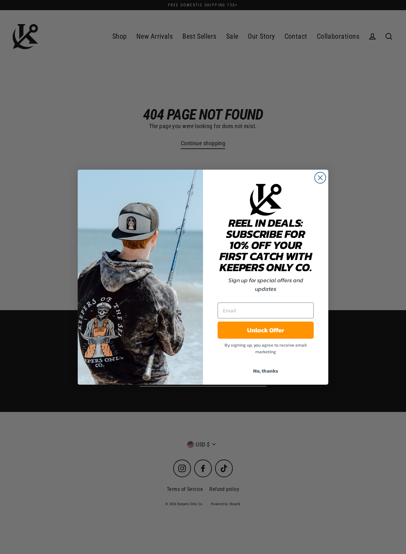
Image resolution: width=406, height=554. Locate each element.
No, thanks (265, 371)
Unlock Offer (265, 330)
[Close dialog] (320, 177)
